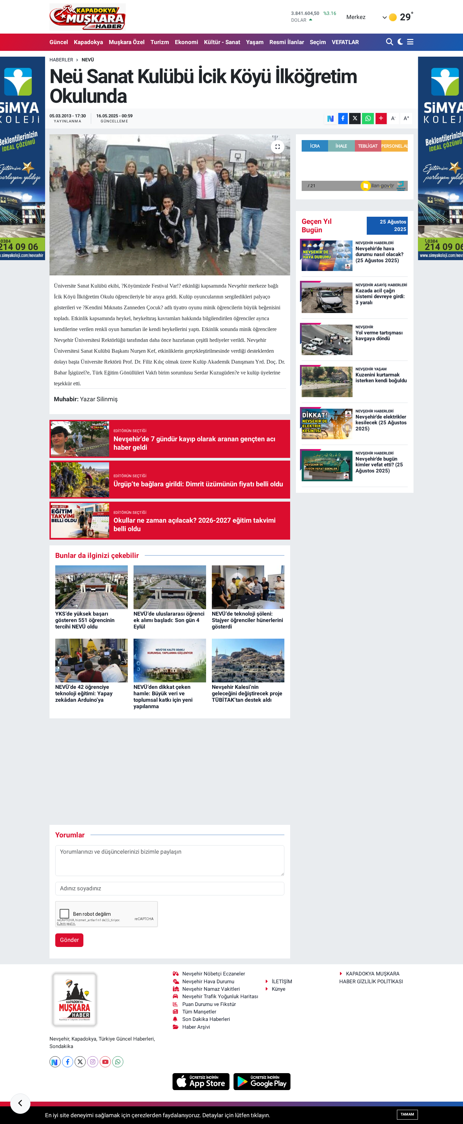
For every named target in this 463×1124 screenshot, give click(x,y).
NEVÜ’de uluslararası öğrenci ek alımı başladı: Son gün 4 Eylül (169, 620)
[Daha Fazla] (381, 118)
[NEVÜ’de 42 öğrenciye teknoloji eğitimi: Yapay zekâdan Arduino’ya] (91, 660)
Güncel (58, 42)
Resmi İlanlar (286, 42)
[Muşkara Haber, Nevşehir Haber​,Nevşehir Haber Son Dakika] (87, 16)
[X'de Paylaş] (355, 118)
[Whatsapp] (117, 1061)
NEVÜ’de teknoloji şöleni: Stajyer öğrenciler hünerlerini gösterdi (247, 620)
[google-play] (262, 1081)
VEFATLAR (345, 42)
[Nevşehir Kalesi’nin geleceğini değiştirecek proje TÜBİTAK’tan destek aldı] (248, 660)
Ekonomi (186, 42)
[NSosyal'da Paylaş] (330, 118)
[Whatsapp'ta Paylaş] (368, 118)
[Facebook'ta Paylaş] (343, 118)
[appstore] (202, 1081)
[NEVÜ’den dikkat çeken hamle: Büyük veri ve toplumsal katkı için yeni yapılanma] (170, 660)
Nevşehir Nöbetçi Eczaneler (213, 974)
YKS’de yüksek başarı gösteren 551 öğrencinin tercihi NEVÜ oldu (85, 620)
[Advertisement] (172, 771)
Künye (278, 989)
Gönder (69, 939)
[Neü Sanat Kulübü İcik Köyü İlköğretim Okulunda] (169, 204)
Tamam (407, 1114)
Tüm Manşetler (199, 1012)
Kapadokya (88, 42)
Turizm (159, 42)
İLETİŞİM (282, 981)
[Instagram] (92, 1061)
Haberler (61, 59)
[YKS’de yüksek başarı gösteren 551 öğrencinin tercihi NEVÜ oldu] (91, 586)
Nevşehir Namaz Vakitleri (211, 989)
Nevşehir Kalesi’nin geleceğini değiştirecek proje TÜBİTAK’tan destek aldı (247, 693)
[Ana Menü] (409, 42)
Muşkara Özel (127, 42)
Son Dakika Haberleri (206, 1019)
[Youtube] (105, 1061)
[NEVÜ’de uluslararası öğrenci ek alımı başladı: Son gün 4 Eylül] (170, 586)
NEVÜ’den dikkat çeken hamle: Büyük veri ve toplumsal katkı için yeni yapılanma (163, 697)
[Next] (55, 1061)
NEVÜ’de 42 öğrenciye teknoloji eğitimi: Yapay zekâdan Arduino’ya (84, 693)
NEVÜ (88, 59)
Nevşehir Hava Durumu (208, 981)
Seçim (318, 42)
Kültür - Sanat (222, 42)
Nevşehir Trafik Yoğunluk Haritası (220, 996)
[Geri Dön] (20, 1103)
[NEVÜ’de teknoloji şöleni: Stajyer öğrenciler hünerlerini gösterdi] (248, 586)
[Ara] (390, 42)
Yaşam (255, 42)
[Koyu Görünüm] (399, 42)
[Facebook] (67, 1061)
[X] (80, 1061)
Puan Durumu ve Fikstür (209, 1004)
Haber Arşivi (196, 1027)
